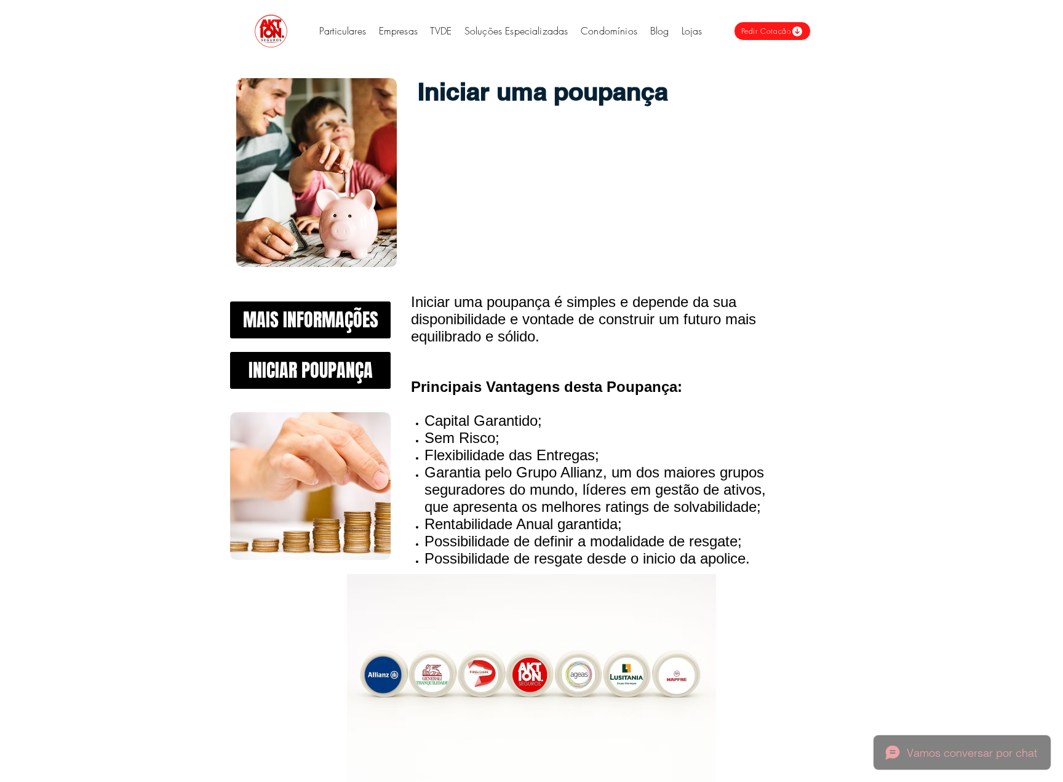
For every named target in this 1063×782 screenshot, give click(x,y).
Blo (656, 31)
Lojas (692, 31)
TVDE (441, 31)
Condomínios (609, 31)
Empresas (398, 31)
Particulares (342, 31)
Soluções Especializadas (517, 31)
